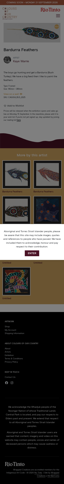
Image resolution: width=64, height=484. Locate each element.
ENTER (32, 253)
